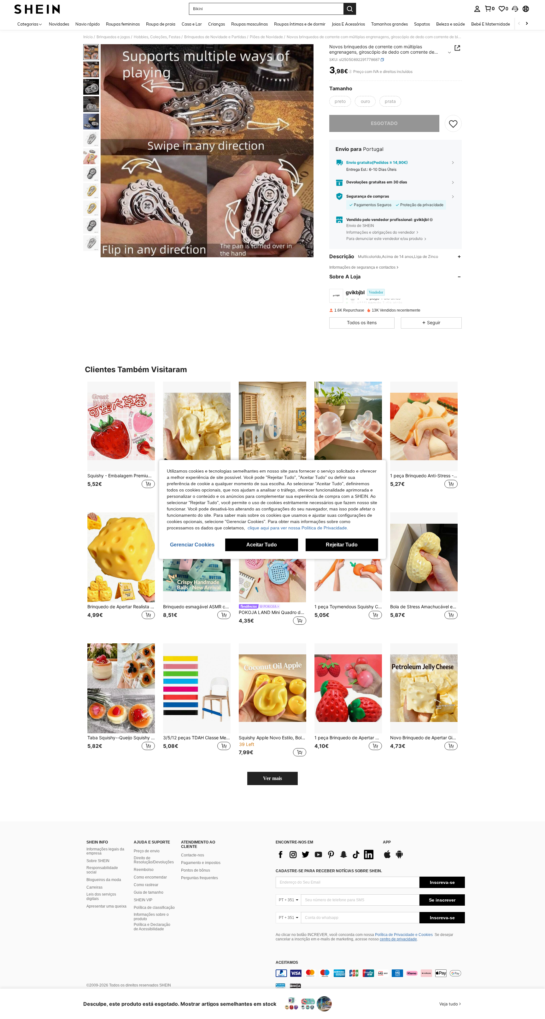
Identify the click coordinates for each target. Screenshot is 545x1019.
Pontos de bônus (195, 870)
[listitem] (121, 442)
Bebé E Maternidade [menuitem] (490, 24)
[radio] (340, 101)
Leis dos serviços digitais (101, 896)
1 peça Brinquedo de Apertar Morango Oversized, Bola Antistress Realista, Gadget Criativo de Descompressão (348, 737)
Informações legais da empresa (105, 851)
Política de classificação (154, 907)
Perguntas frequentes (199, 878)
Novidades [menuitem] (59, 24)
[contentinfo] (370, 973)
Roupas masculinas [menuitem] (249, 24)
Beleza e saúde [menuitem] (450, 24)
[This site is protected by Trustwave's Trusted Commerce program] (280, 985)
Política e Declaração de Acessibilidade (152, 926)
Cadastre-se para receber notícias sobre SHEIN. (329, 871)
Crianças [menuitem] (216, 24)
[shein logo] (37, 9)
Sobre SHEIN (97, 861)
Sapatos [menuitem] (422, 24)
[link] (489, 8)
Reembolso (144, 869)
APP (387, 842)
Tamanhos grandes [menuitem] (389, 24)
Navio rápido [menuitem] (87, 24)
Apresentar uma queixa (106, 906)
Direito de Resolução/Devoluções (154, 860)
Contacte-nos (192, 855)
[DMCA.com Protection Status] (295, 985)
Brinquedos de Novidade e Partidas (215, 37)
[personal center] (477, 9)
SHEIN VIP (143, 900)
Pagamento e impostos (200, 863)
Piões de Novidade (266, 37)
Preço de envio (147, 851)
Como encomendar (150, 877)
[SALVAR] (453, 123)
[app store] (387, 857)
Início (88, 37)
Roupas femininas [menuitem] (123, 24)
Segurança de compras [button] (367, 196)
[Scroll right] (526, 24)
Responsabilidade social (102, 870)
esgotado (384, 123)
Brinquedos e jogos (113, 37)
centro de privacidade (398, 939)
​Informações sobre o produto (151, 916)
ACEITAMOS (287, 963)
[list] (326, 854)
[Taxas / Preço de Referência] (350, 71)
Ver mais (272, 778)
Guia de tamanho (148, 892)
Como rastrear (146, 885)
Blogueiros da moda (103, 880)
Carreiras (94, 887)
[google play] (399, 857)
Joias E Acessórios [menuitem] (348, 24)
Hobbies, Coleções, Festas (157, 37)
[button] (515, 9)
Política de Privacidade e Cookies (404, 935)
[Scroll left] (519, 24)
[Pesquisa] (349, 9)
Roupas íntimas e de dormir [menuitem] (299, 24)
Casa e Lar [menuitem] (192, 24)
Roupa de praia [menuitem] (160, 24)
